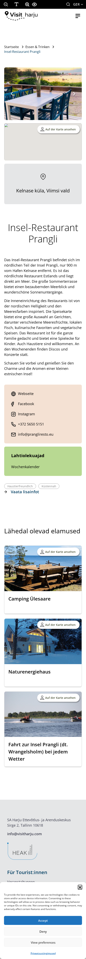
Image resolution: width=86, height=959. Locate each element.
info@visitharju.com (24, 833)
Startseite (11, 47)
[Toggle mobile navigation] (78, 16)
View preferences (43, 942)
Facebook (26, 403)
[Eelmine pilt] (11, 93)
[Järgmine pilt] (74, 93)
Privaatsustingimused (43, 953)
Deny (43, 931)
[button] (80, 887)
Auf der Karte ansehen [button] (60, 129)
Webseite (26, 393)
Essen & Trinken (37, 47)
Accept (43, 921)
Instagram (26, 414)
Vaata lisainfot (25, 491)
